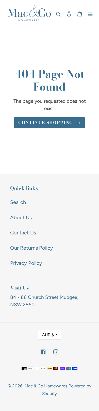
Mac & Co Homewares (46, 385)
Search (18, 202)
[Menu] (90, 13)
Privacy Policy (26, 263)
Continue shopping (45, 122)
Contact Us (23, 233)
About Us (21, 217)
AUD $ (48, 334)
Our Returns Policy (31, 248)
